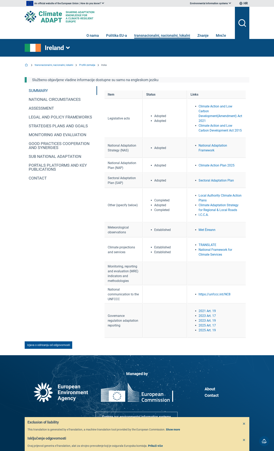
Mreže (221, 35)
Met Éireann (207, 230)
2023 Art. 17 (207, 316)
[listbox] (65, 3)
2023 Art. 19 (207, 320)
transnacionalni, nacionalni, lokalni (162, 35)
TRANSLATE (207, 245)
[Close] (244, 424)
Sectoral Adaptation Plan (216, 180)
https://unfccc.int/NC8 (214, 294)
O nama (92, 35)
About (210, 389)
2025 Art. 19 (207, 330)
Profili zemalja (87, 65)
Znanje (203, 35)
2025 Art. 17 (207, 325)
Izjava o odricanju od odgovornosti (48, 345)
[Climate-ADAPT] (128, 16)
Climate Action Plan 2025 (216, 165)
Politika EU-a (116, 35)
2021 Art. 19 (207, 311)
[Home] (27, 65)
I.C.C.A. (204, 215)
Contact (212, 395)
